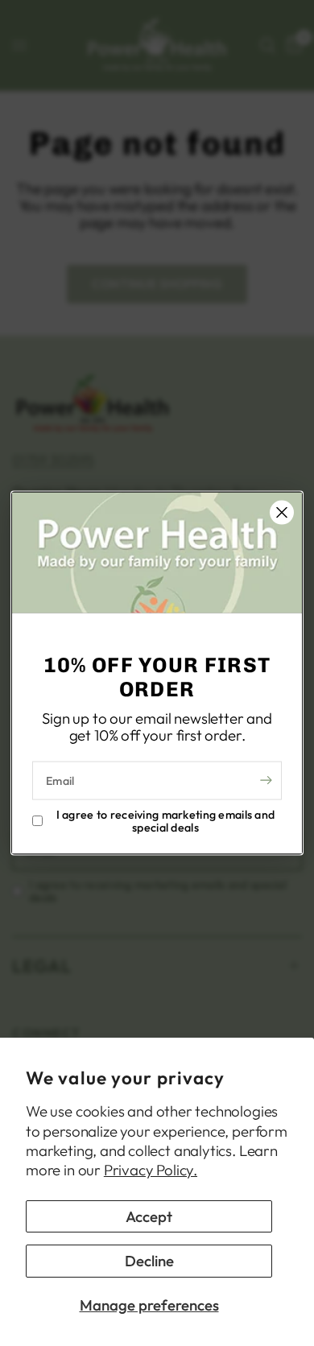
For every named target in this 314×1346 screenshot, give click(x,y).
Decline (149, 1260)
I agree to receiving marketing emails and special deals (165, 820)
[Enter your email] (266, 780)
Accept (149, 1216)
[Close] (282, 513)
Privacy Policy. (150, 1169)
